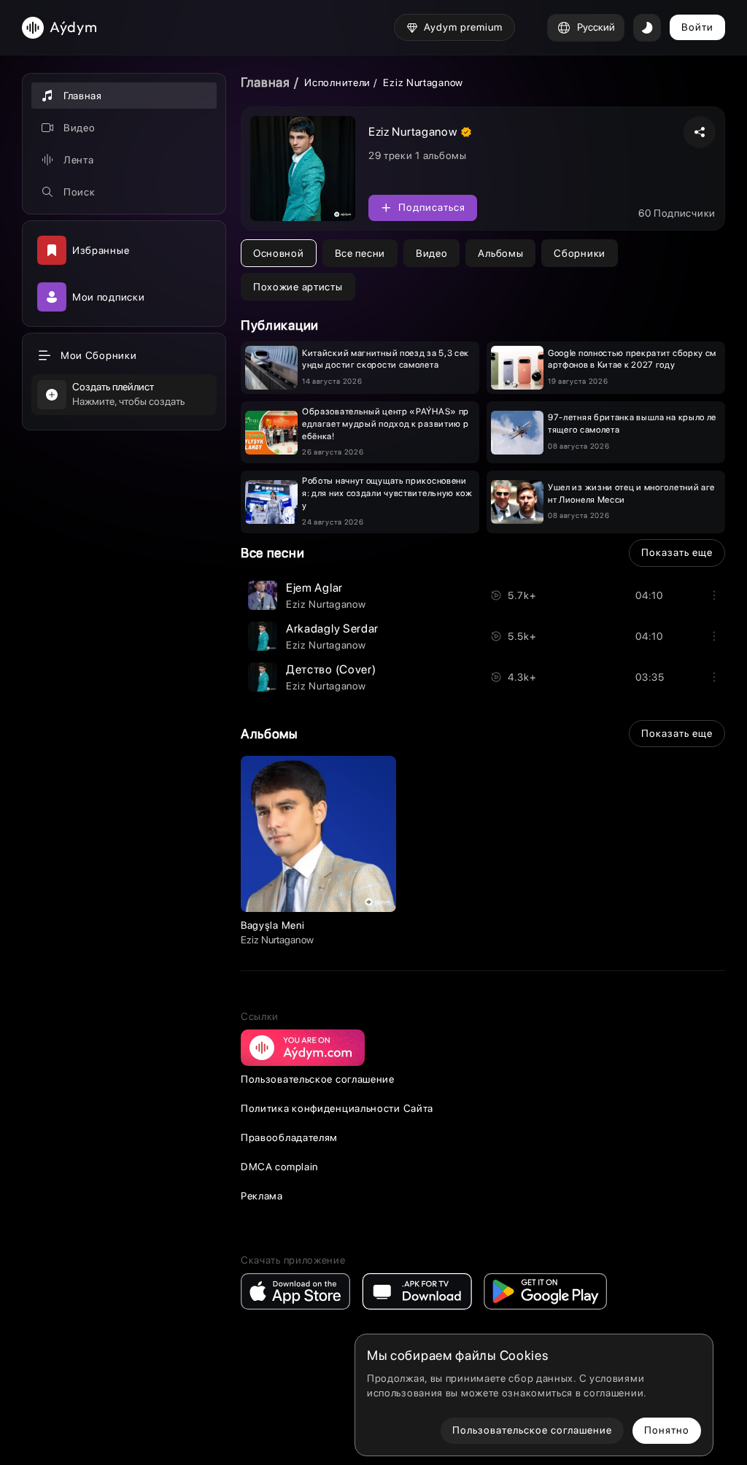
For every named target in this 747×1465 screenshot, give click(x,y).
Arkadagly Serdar (332, 628)
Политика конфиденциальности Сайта (337, 1108)
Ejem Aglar (314, 588)
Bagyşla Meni (272, 925)
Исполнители (337, 82)
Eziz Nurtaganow (326, 604)
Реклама (262, 1196)
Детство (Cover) (331, 669)
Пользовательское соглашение (318, 1079)
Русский (596, 27)
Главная (265, 82)
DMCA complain (279, 1166)
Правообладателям (289, 1137)
